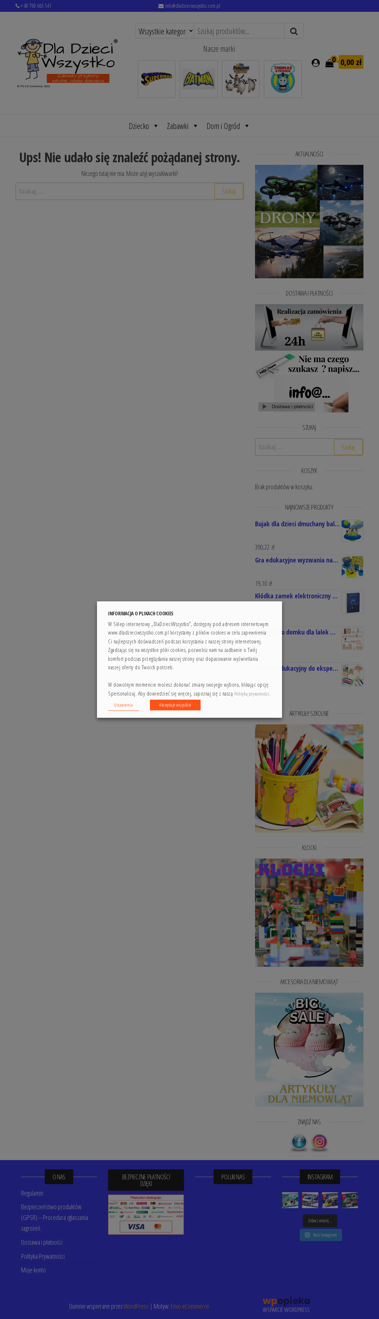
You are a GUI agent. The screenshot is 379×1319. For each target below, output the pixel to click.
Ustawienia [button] (123, 704)
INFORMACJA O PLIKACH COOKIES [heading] (141, 613)
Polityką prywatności (251, 693)
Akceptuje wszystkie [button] (175, 704)
